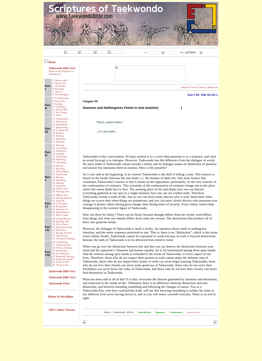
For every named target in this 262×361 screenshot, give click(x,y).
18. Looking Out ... (61, 130)
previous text (193, 312)
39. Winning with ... (61, 191)
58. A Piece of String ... (63, 247)
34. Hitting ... (58, 177)
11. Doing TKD (59, 109)
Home (52, 62)
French (193, 87)
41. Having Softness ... (63, 198)
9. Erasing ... (58, 103)
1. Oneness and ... (60, 80)
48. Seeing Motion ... (62, 218)
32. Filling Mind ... (61, 171)
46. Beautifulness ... (61, 212)
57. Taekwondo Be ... (62, 245)
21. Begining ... (59, 138)
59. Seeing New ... (61, 250)
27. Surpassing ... (60, 156)
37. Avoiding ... (59, 185)
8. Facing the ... (59, 101)
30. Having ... (58, 165)
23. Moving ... (59, 145)
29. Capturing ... (60, 162)
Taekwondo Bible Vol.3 (62, 277)
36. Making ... (59, 183)
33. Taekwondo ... (60, 174)
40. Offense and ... (61, 195)
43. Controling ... (60, 203)
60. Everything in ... (61, 253)
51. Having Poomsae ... (63, 227)
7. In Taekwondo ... (61, 98)
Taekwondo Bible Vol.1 (62, 68)
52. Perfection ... (60, 230)
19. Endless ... (59, 133)
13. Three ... (58, 115)
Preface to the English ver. (61, 71)
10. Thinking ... (59, 106)
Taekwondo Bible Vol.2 (62, 271)
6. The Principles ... (61, 94)
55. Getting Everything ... (64, 238)
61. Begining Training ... (64, 256)
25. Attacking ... (60, 150)
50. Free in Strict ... (61, 224)
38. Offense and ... (61, 188)
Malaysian (213, 87)
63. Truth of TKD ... (61, 262)
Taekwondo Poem (59, 283)
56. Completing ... (61, 242)
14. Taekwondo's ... (61, 118)
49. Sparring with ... (61, 221)
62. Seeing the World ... (63, 259)
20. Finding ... (59, 136)
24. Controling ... (60, 148)
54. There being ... (61, 235)
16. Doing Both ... (61, 124)
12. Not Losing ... (60, 112)
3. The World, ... (60, 86)
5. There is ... (58, 91)
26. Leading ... (59, 153)
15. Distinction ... (60, 121)
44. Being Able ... (60, 206)
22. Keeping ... (59, 141)
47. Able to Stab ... (61, 215)
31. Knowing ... (59, 168)
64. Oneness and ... (61, 265)
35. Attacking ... (60, 180)
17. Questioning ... (61, 127)
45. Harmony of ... (61, 209)
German (202, 87)
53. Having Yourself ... (63, 232)
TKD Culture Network (62, 309)
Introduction (55, 74)
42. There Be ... (59, 200)
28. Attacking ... (60, 159)
